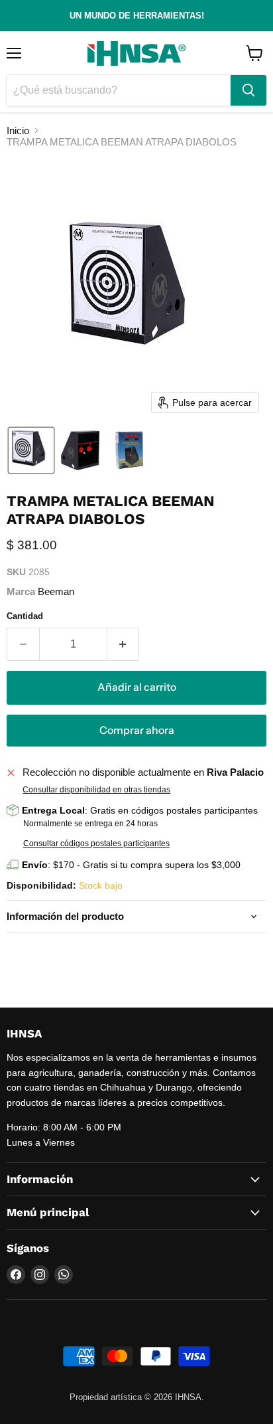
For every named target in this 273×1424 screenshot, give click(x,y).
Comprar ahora (136, 730)
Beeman (56, 591)
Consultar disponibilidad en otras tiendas (96, 789)
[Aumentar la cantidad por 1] (123, 644)
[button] (31, 450)
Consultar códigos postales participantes (96, 843)
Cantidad (25, 616)
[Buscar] (248, 90)
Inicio (18, 130)
